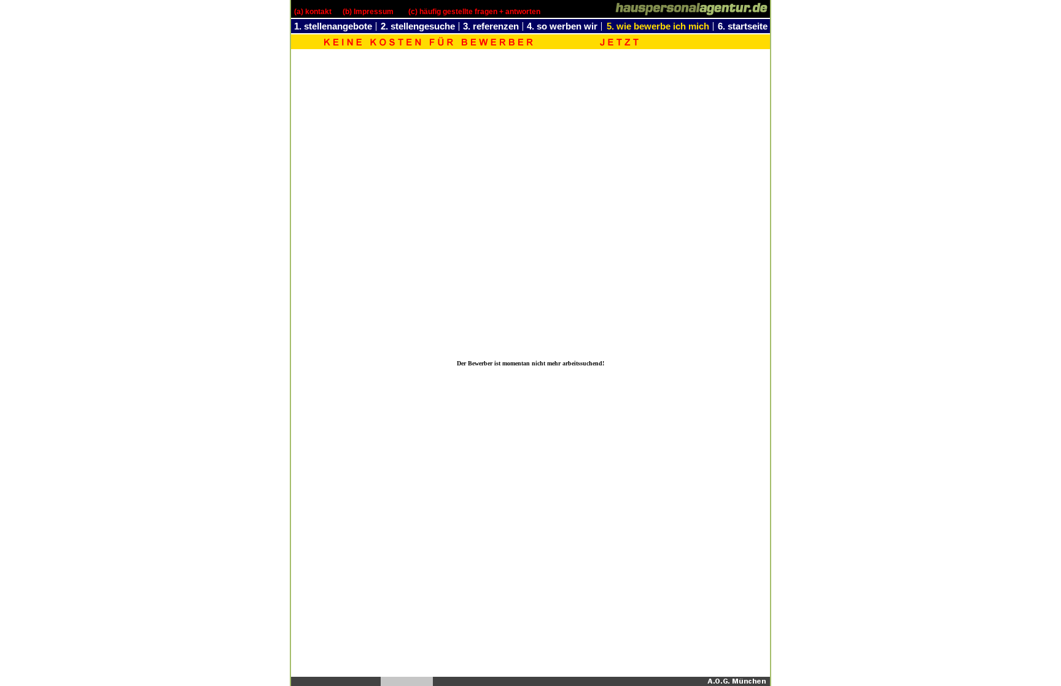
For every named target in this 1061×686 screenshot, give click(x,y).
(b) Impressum (368, 11)
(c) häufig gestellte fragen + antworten (474, 11)
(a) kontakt (313, 11)
